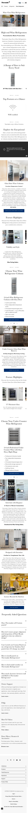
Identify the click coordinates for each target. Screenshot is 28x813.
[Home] (2, 6)
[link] (23, 3)
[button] (26, 2)
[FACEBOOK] (14, 760)
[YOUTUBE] (17, 760)
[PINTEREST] (20, 760)
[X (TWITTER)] (7, 760)
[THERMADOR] (5, 2)
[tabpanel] (14, 21)
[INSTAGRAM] (10, 760)
